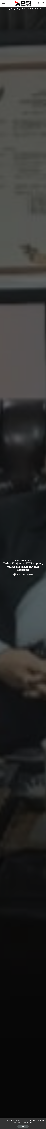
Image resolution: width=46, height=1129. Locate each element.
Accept (23, 1126)
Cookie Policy (27, 1122)
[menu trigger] (4, 3)
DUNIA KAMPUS (20, 560)
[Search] (43, 3)
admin (19, 574)
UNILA (29, 560)
